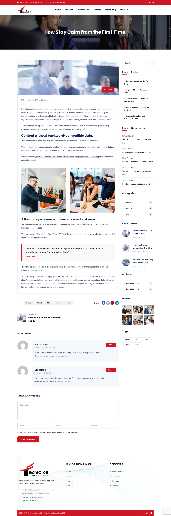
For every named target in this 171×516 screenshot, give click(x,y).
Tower (58, 303)
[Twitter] (108, 303)
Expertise (115, 481)
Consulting (116, 476)
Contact (69, 485)
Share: (96, 303)
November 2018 (138, 289)
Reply (110, 345)
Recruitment (117, 472)
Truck (69, 303)
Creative (138, 208)
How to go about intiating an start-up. (136, 108)
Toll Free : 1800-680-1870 (58, 2)
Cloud (39, 303)
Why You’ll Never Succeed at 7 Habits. (137, 91)
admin (46, 100)
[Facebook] (103, 303)
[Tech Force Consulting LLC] (24, 10)
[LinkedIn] (117, 303)
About (68, 476)
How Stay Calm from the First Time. (136, 82)
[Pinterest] (112, 303)
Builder (29, 303)
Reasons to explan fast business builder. (134, 117)
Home (68, 472)
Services (69, 481)
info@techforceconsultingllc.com (31, 2)
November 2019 (138, 283)
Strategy (138, 214)
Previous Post (32, 314)
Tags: (19, 303)
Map (49, 303)
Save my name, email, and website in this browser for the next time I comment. (49, 432)
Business (108, 89)
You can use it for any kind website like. (136, 100)
